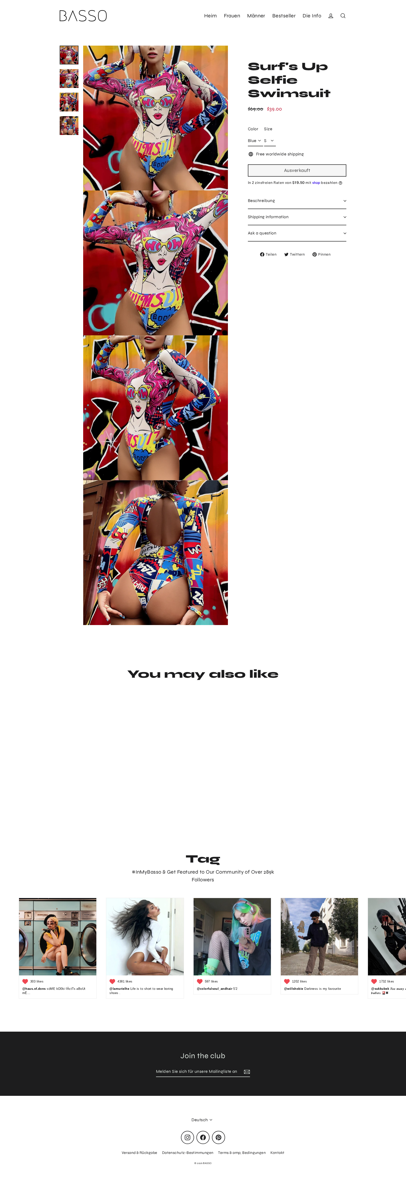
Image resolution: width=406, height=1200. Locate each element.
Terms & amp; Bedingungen (242, 1152)
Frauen (232, 16)
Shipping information (268, 216)
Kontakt (277, 1152)
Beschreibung (261, 200)
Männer (256, 16)
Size (268, 128)
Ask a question (262, 233)
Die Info (312, 16)
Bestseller (284, 16)
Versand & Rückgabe (139, 1152)
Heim (210, 16)
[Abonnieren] (246, 1071)
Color (253, 128)
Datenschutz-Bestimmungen (188, 1152)
